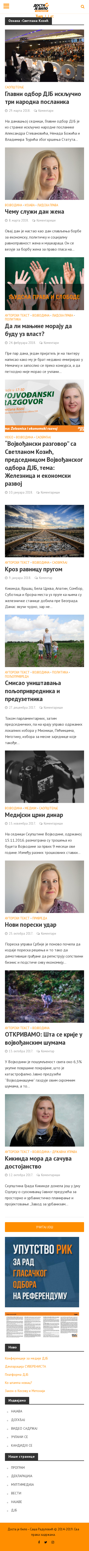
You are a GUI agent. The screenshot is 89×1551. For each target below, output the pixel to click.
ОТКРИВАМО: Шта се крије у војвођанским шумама (43, 1038)
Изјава (30, 205)
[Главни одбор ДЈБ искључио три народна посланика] (44, 55)
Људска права (47, 205)
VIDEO (9, 437)
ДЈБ (14, 1510)
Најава (16, 1411)
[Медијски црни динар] (44, 776)
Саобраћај (43, 437)
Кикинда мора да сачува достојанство (38, 1162)
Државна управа (64, 1152)
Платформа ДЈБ (16, 1374)
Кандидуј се (21, 1445)
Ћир (39, 16)
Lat (51, 16)
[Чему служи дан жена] (44, 173)
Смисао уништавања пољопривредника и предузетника (33, 691)
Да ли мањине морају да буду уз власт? (38, 330)
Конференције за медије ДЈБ (26, 1358)
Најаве (16, 1502)
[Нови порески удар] (44, 886)
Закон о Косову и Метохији (25, 1391)
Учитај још (44, 1227)
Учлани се (19, 1437)
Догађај (18, 1420)
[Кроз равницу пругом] (44, 530)
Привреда (39, 918)
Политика (13, 319)
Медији (30, 808)
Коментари (45, 110)
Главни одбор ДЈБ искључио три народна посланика (43, 98)
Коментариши (46, 220)
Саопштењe (14, 87)
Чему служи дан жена (34, 211)
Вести (16, 1493)
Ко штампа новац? (18, 1382)
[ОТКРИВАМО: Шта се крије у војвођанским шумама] (44, 995)
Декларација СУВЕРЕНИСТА (25, 1366)
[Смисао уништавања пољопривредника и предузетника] (44, 640)
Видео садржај (24, 1428)
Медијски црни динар (34, 815)
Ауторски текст (17, 315)
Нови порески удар (30, 924)
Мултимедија (22, 1484)
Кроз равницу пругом (33, 569)
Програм (18, 1467)
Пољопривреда (17, 676)
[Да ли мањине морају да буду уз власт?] (44, 283)
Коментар (45, 578)
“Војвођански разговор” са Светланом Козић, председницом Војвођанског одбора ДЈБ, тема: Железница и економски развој (44, 463)
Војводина (13, 205)
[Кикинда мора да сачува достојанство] (44, 1120)
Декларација (21, 1476)
